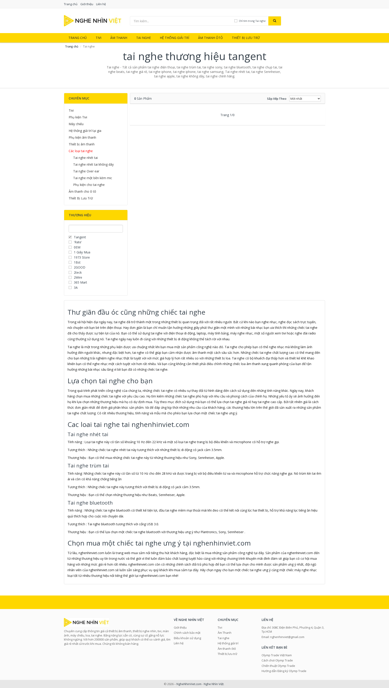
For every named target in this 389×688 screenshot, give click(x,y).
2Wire (78, 277)
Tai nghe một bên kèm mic (92, 178)
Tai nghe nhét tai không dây (93, 164)
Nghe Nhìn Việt (214, 684)
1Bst (77, 262)
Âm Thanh (118, 38)
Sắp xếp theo (276, 99)
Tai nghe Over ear (86, 171)
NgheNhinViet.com (188, 684)
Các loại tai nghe (81, 151)
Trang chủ (70, 4)
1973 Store (82, 257)
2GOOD (79, 267)
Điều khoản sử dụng (187, 638)
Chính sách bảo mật (187, 633)
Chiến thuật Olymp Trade (278, 666)
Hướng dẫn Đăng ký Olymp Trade (284, 671)
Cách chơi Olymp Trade (277, 660)
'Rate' (78, 242)
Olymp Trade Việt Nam (277, 655)
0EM (77, 247)
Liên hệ (101, 4)
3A (76, 287)
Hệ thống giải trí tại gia (85, 131)
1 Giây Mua (82, 252)
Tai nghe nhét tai (85, 158)
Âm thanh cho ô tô (82, 191)
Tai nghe (143, 38)
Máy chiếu (76, 124)
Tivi (98, 38)
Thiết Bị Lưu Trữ (81, 198)
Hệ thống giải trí (174, 38)
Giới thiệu (86, 4)
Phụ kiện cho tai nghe (89, 185)
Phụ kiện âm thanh (82, 137)
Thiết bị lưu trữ (246, 38)
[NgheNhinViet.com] (92, 20)
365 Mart (80, 282)
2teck (78, 272)
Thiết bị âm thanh (82, 144)
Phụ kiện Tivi (78, 117)
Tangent (80, 237)
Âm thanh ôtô (210, 38)
